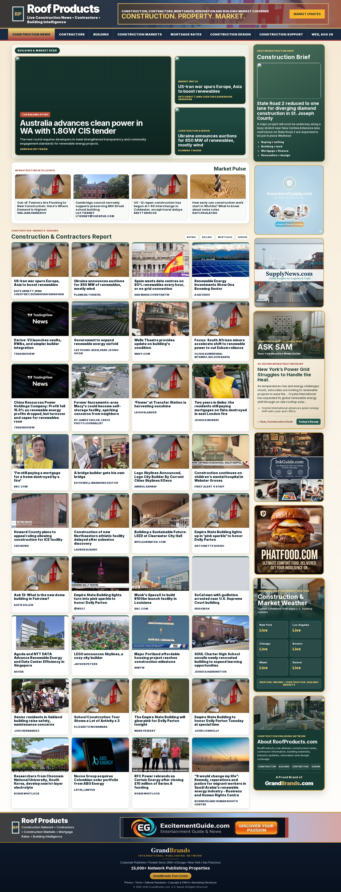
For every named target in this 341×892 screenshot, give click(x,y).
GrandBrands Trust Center (170, 876)
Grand (170, 850)
